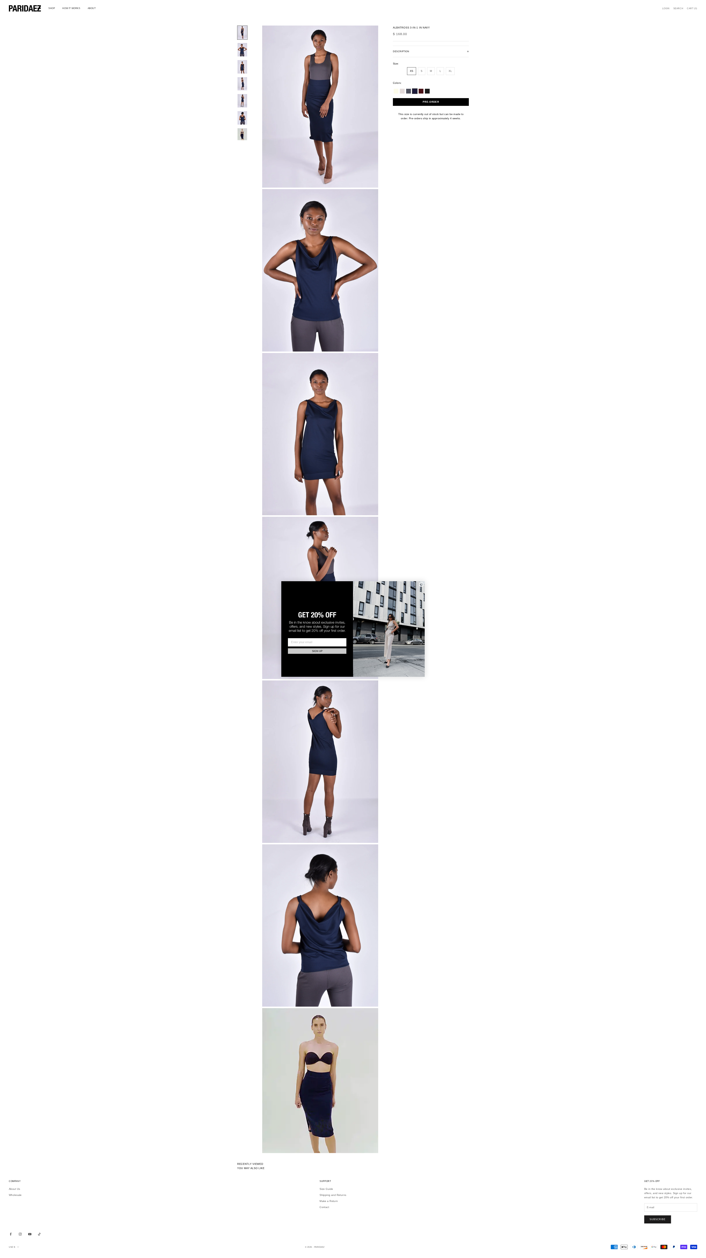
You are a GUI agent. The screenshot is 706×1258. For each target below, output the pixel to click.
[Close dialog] (421, 584)
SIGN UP (317, 651)
